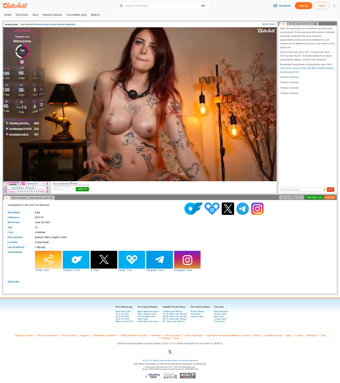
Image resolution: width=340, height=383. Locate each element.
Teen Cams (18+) (123, 311)
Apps (288, 335)
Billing (257, 335)
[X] (170, 352)
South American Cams (148, 321)
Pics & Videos (19, 197)
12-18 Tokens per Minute (175, 314)
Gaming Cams (197, 316)
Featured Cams (221, 311)
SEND (330, 189)
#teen (47, 24)
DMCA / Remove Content (134, 335)
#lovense (39, 24)
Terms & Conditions (47, 335)
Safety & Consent (24, 335)
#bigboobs (70, 24)
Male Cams (219, 316)
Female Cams (220, 314)
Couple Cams (220, 319)
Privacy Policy (69, 335)
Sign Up (303, 5)
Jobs (323, 335)
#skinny (61, 24)
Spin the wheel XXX (289, 72)
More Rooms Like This (41, 197)
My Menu (312, 68)
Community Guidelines (105, 335)
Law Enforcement (194, 335)
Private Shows (197, 311)
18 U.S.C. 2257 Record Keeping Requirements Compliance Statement (170, 360)
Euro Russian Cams (146, 316)
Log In (321, 5)
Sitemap (165, 338)
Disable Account (273, 335)
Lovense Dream (299, 68)
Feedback (156, 335)
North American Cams (148, 311)
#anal (53, 24)
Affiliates (312, 335)
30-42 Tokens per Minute (175, 316)
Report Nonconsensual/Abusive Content (228, 335)
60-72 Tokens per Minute (175, 319)
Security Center (173, 335)
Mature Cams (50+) (124, 321)
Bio (7, 197)
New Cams (196, 314)
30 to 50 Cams (122, 319)
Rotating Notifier (325, 68)
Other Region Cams (147, 314)
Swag (176, 338)
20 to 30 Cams (122, 316)
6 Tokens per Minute (172, 311)
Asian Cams (143, 319)
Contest (299, 335)
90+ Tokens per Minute (174, 321)
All (203, 5)
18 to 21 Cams (122, 314)
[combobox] (158, 5)
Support (84, 335)
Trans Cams (219, 321)
